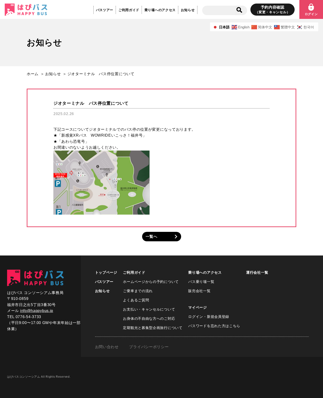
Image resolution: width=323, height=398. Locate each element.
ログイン (311, 14)
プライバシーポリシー (149, 347)
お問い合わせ (107, 347)
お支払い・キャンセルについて (149, 309)
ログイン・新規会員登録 (208, 317)
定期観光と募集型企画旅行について (152, 328)
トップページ (106, 272)
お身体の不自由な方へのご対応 (149, 318)
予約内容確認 (272, 9)
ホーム (33, 74)
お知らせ (188, 10)
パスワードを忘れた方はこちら (214, 326)
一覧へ (151, 236)
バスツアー (104, 10)
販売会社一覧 (199, 291)
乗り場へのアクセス (160, 10)
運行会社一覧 (257, 272)
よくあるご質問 (136, 300)
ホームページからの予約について (151, 282)
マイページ (197, 307)
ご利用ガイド (128, 10)
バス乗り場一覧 (201, 282)
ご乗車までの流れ (138, 291)
